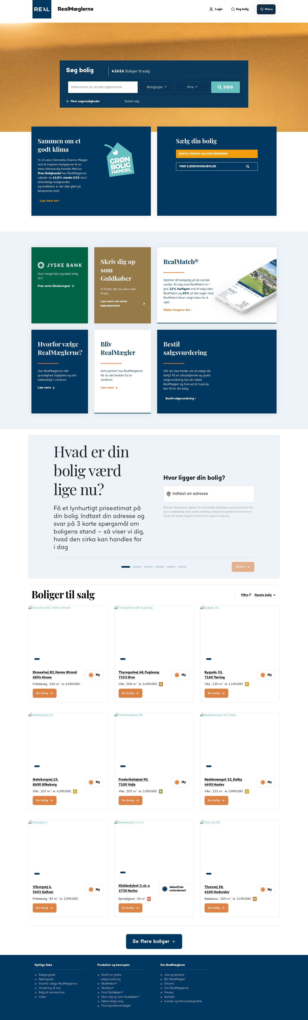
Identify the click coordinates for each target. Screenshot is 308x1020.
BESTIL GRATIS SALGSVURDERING (203, 153)
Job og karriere (174, 975)
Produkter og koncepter (113, 965)
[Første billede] (37, 659)
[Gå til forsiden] (41, 9)
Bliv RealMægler (174, 979)
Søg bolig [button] (242, 9)
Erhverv (169, 983)
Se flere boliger (151, 941)
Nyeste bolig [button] (263, 595)
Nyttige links (43, 965)
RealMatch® (109, 983)
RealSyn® (107, 988)
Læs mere (44, 387)
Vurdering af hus (50, 988)
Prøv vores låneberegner (54, 286)
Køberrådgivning (112, 1001)
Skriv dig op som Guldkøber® (120, 997)
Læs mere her (49, 200)
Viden (42, 997)
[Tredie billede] (52, 659)
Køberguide (46, 979)
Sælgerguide (47, 975)
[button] (266, 9)
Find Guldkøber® (112, 992)
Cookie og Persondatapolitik (183, 1001)
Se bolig (42, 693)
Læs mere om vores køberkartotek (114, 303)
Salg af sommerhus (52, 992)
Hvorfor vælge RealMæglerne (58, 983)
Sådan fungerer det (177, 310)
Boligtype (155, 87)
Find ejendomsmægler (116, 1005)
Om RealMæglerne (172, 965)
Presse (168, 992)
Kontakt (169, 997)
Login (219, 9)
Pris (191, 87)
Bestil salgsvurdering (180, 398)
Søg (227, 87)
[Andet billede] (44, 659)
